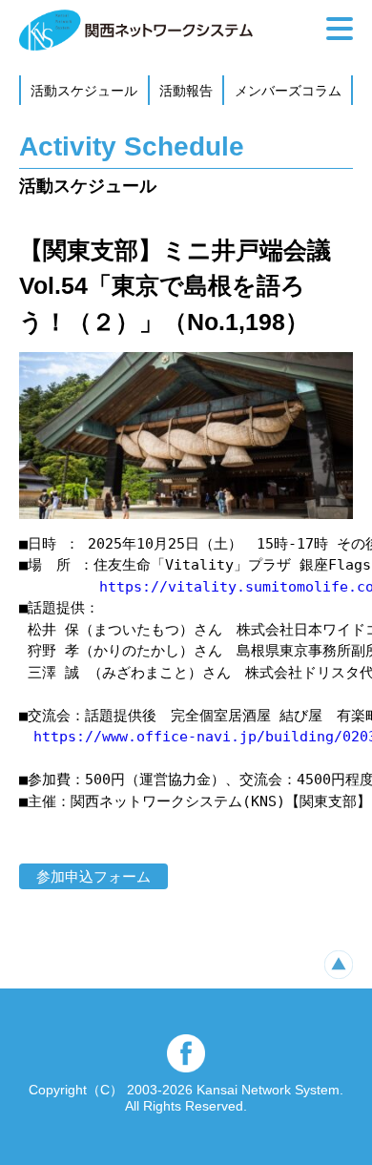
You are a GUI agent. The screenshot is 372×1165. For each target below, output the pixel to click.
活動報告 (186, 90)
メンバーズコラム (288, 90)
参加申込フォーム (93, 876)
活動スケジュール (84, 90)
